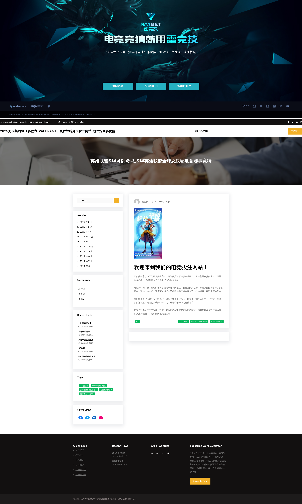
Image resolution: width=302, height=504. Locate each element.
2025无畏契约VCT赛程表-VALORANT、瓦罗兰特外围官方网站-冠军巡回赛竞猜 (57, 131)
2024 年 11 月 (86, 241)
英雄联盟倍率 (84, 331)
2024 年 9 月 (86, 251)
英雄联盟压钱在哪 (86, 340)
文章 (83, 289)
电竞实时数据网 (106, 390)
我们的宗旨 (81, 469)
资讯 (83, 299)
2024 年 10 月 (86, 246)
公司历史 (80, 465)
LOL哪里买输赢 (84, 323)
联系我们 (80, 455)
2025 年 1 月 (86, 232)
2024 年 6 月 (86, 266)
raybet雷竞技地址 (99, 386)
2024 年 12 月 (86, 236)
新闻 (83, 294)
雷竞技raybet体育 (87, 394)
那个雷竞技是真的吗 (86, 356)
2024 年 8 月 (86, 256)
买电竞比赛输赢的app (88, 390)
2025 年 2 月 (86, 227)
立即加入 (295, 131)
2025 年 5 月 (86, 222)
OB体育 (81, 348)
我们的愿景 (81, 474)
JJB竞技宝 (84, 386)
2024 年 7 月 (86, 261)
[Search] (116, 200)
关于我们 (80, 450)
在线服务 (80, 460)
